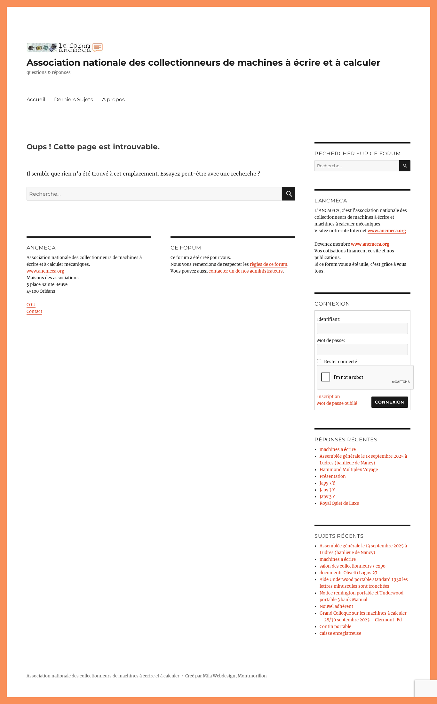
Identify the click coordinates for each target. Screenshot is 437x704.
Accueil (36, 99)
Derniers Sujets (73, 99)
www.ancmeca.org (45, 271)
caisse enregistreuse (340, 633)
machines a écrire (338, 449)
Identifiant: (328, 319)
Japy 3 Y (327, 483)
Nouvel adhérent (336, 606)
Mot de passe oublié (337, 403)
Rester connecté (340, 361)
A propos (113, 99)
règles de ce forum (268, 264)
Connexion (389, 402)
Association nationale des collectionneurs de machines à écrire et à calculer (203, 62)
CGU (31, 304)
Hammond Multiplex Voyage (349, 469)
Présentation (333, 476)
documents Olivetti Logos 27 (348, 573)
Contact (34, 311)
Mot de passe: (331, 340)
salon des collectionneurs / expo (352, 566)
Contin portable (335, 626)
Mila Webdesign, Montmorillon (235, 676)
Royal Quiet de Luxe (339, 503)
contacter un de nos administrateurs (246, 271)
